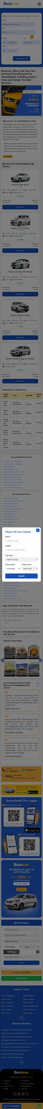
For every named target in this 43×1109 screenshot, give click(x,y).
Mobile (8, 546)
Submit (21, 576)
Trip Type (9, 555)
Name (8, 537)
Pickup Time (27, 564)
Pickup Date (10, 564)
